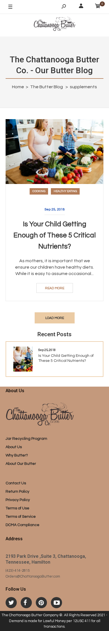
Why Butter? (17, 455)
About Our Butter (21, 464)
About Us (14, 447)
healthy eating (65, 191)
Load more (54, 318)
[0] (98, 7)
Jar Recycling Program (26, 439)
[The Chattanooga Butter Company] (54, 25)
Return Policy (17, 491)
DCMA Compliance (22, 525)
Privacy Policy (18, 500)
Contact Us (16, 483)
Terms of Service (21, 517)
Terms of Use (17, 508)
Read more (54, 288)
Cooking (38, 191)
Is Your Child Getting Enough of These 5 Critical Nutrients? (54, 235)
